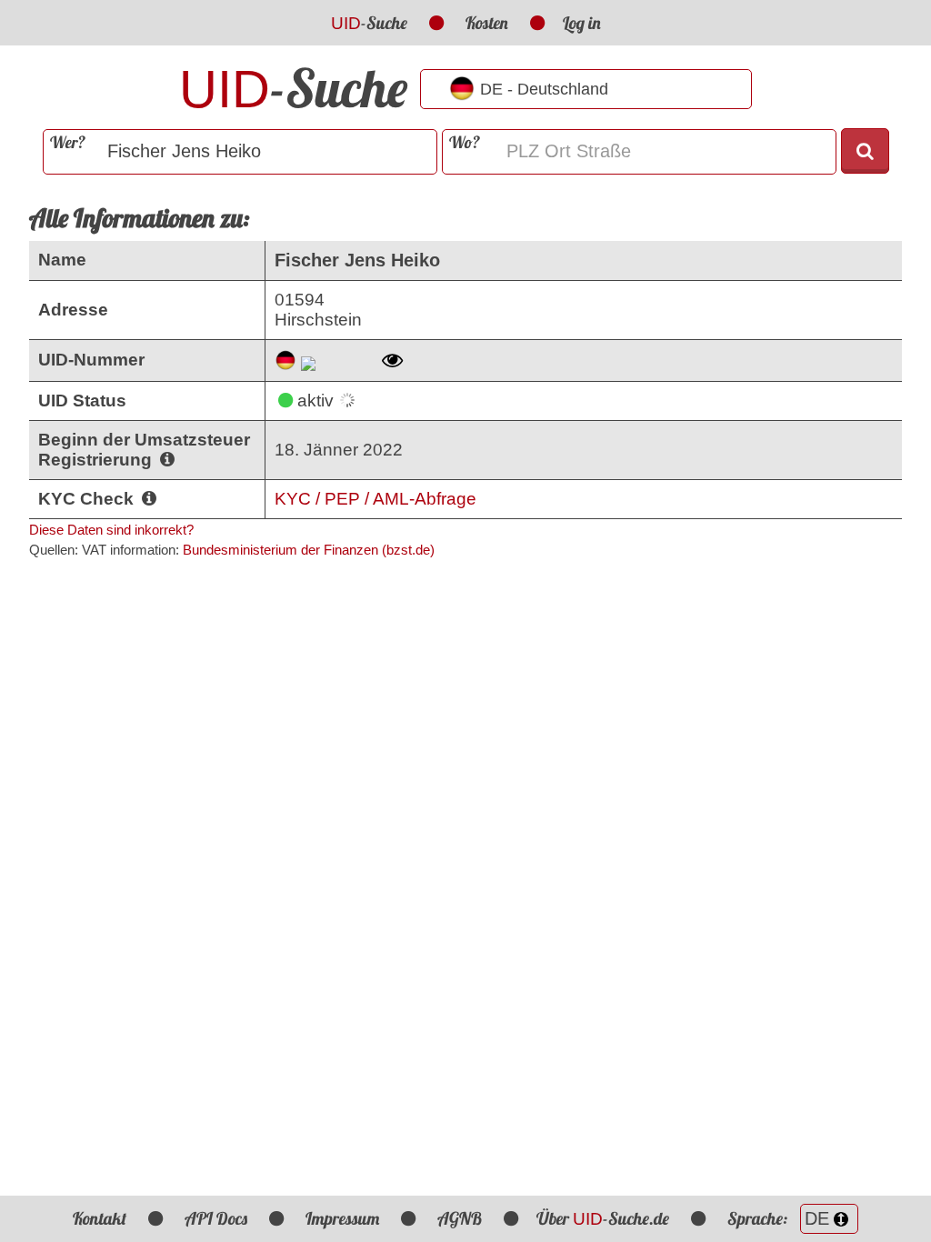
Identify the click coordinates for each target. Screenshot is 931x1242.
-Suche (369, 23)
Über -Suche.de (602, 1218)
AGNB (459, 1218)
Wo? (464, 142)
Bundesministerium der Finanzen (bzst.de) (309, 549)
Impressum (342, 1218)
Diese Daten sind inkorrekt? (111, 529)
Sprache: (759, 1218)
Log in (582, 23)
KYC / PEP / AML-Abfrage (375, 498)
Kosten (487, 23)
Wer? (67, 142)
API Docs (216, 1218)
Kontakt (99, 1218)
